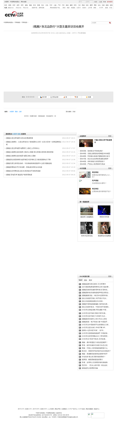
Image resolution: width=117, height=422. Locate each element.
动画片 (84, 7)
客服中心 (96, 409)
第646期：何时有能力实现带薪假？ (92, 161)
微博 (91, 5)
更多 (110, 136)
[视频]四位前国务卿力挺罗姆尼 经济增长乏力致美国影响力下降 (28, 159)
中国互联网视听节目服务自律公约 (67, 417)
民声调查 (95, 180)
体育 (18, 5)
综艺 (22, 5)
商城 (83, 5)
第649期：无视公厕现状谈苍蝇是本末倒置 (95, 153)
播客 (94, 7)
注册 (100, 2)
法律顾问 (64, 409)
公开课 (90, 7)
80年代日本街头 (87, 236)
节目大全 (25, 7)
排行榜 (44, 97)
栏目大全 (18, 7)
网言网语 (95, 172)
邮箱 (107, 5)
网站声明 (57, 409)
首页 (5, 5)
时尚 (75, 5)
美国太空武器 (104, 217)
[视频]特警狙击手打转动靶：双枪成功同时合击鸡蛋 (24, 167)
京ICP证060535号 (47, 415)
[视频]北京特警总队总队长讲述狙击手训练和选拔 (23, 171)
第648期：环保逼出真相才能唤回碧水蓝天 (95, 156)
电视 (5, 7)
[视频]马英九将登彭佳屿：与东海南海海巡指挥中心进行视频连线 (29, 163)
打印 (26, 116)
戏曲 (30, 5)
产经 (59, 5)
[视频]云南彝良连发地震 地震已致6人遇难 (21, 156)
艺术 (51, 5)
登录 (95, 2)
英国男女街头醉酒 (104, 236)
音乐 (34, 5)
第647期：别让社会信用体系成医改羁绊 (94, 159)
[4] (28, 96)
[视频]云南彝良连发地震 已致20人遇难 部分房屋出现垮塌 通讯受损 (29, 152)
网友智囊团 (89, 409)
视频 (16, 111)
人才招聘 (51, 409)
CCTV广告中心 (72, 409)
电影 (68, 7)
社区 (87, 5)
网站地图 (23, 2)
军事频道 (17, 22)
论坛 (99, 5)
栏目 (110, 7)
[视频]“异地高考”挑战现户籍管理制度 (19, 175)
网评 (90, 280)
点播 (20, 111)
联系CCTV (28, 409)
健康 (71, 5)
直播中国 (34, 7)
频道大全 (11, 7)
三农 (79, 5)
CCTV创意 (81, 409)
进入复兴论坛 (61, 33)
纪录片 (79, 7)
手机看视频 (82, 33)
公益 (55, 5)
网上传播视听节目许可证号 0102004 (30, 417)
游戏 (111, 5)
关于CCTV (21, 409)
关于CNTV (36, 409)
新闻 (9, 5)
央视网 (6, 2)
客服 (104, 2)
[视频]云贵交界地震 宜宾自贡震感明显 (19, 138)
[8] (32, 96)
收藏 (89, 97)
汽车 (63, 5)
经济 (14, 5)
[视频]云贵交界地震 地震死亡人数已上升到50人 (23, 148)
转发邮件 (49, 116)
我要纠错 (33, 116)
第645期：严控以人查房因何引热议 (92, 164)
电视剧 (73, 7)
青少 (42, 5)
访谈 (103, 5)
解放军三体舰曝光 (87, 217)
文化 (46, 5)
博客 (95, 5)
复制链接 (41, 116)
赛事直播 (41, 7)
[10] (34, 96)
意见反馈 (55, 97)
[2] (27, 96)
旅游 (67, 5)
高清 (64, 7)
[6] (30, 96)
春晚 (26, 5)
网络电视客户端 (55, 7)
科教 (38, 5)
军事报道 (24, 22)
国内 (80, 280)
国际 (85, 280)
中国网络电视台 (15, 2)
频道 (106, 7)
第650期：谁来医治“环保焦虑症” (91, 151)
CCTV (101, 7)
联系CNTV (44, 409)
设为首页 (110, 2)
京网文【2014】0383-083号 (61, 415)
